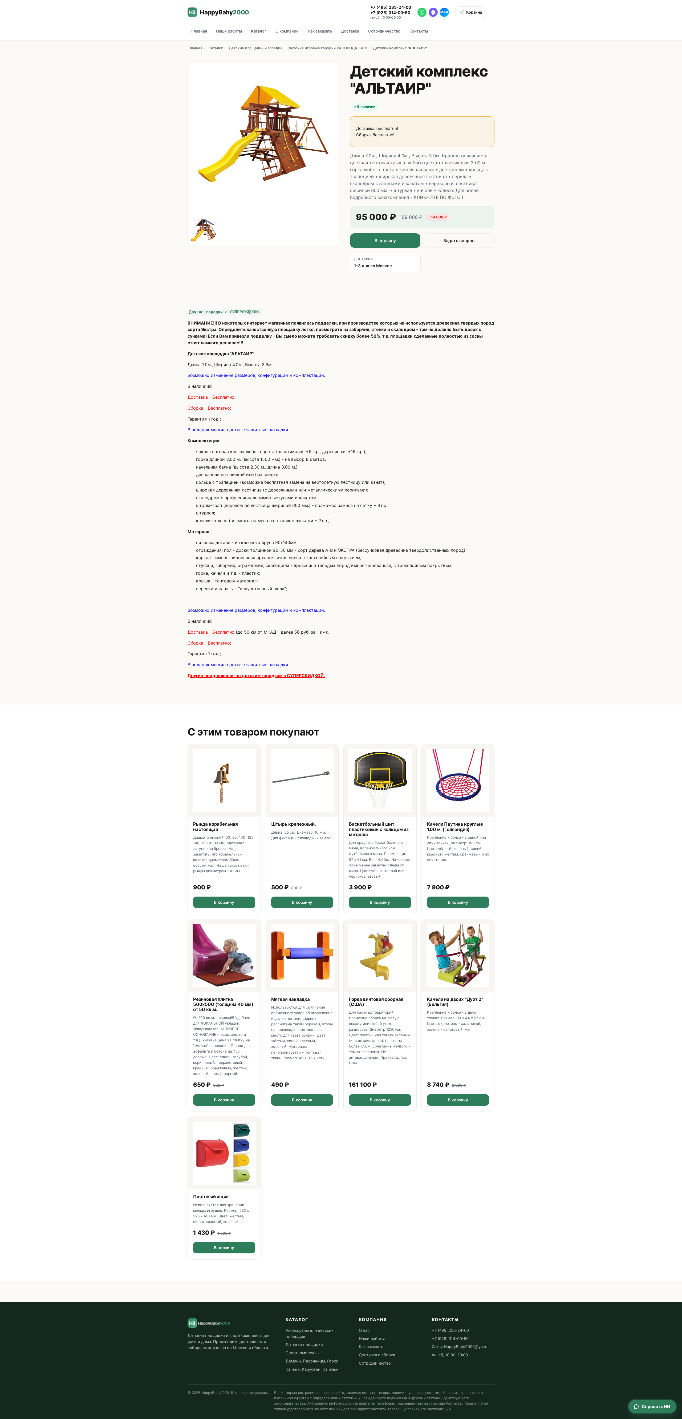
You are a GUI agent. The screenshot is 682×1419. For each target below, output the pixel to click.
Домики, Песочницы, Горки (312, 1361)
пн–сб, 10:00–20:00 (450, 1355)
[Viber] (433, 12)
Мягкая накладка (290, 999)
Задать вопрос (458, 240)
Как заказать (320, 31)
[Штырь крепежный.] (302, 780)
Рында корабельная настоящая (215, 826)
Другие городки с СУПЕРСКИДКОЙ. (225, 312)
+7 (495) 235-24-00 (390, 7)
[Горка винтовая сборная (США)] (380, 955)
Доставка (350, 31)
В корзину (385, 240)
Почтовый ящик (211, 1196)
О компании (287, 31)
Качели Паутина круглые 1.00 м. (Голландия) (455, 826)
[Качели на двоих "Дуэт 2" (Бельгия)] (458, 955)
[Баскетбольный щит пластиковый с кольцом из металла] (380, 780)
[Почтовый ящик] (224, 1153)
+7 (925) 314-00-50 (390, 12)
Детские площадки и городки (255, 48)
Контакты (418, 31)
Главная (199, 31)
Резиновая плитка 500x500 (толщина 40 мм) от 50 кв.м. (223, 1004)
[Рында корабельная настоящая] (224, 780)
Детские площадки (304, 1344)
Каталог (258, 31)
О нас (364, 1330)
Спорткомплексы (302, 1352)
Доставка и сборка (377, 1355)
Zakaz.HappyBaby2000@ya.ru (460, 1346)
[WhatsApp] (422, 12)
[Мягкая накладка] (302, 955)
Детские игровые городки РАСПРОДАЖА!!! (328, 48)
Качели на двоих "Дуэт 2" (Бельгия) (455, 1002)
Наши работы (229, 31)
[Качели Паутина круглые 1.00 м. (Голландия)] (458, 780)
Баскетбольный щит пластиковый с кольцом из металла (379, 829)
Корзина (470, 12)
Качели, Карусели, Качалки (312, 1369)
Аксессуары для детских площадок (310, 1333)
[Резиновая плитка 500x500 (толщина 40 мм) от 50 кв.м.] (224, 955)
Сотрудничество (384, 31)
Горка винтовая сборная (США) (376, 1002)
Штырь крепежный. (293, 824)
